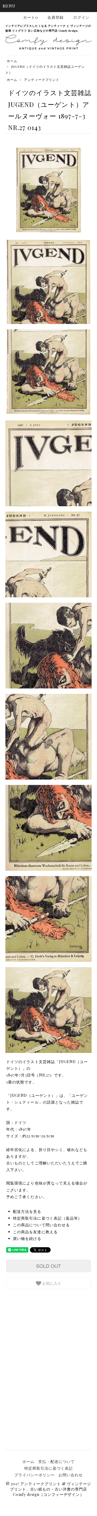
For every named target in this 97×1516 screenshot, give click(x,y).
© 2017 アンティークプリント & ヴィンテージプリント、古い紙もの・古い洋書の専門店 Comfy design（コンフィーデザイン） (48, 1489)
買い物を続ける (27, 1238)
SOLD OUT (48, 1265)
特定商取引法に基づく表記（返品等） (47, 1218)
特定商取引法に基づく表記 (48, 1468)
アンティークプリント (41, 79)
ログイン (81, 17)
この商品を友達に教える (35, 1231)
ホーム (12, 61)
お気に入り (51, 1283)
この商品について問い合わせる (41, 1224)
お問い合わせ (70, 1474)
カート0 (30, 17)
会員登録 (55, 17)
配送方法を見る (27, 1211)
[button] (48, 6)
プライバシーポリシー (34, 1474)
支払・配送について (56, 1461)
